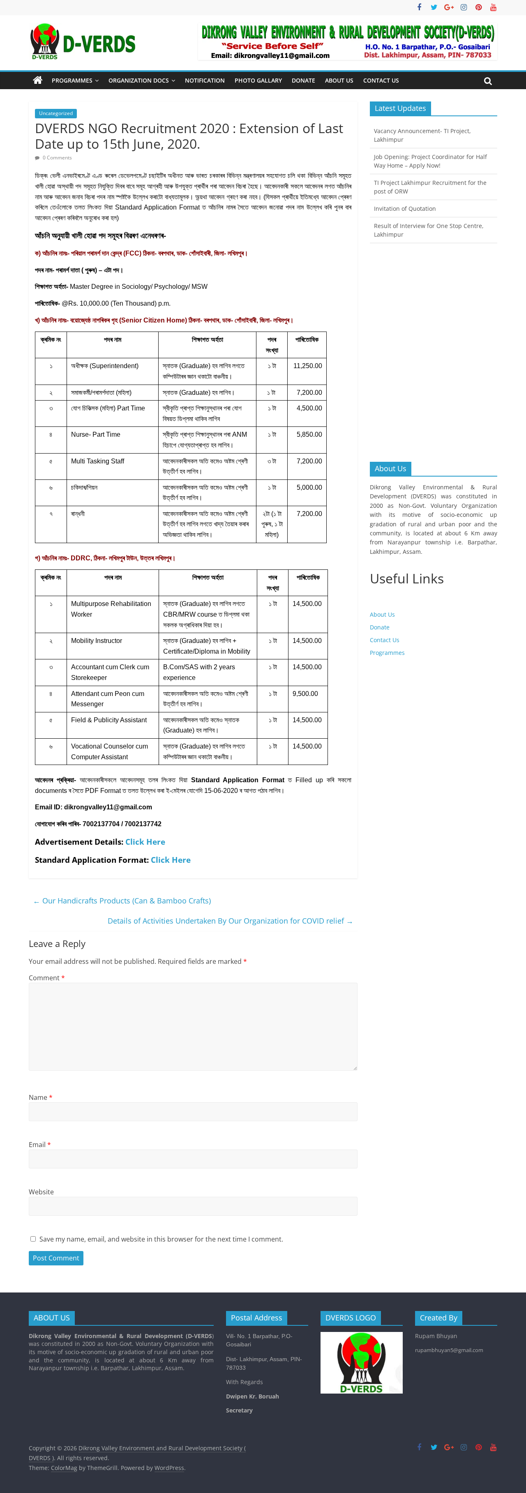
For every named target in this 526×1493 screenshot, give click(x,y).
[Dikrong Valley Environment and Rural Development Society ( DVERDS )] (38, 80)
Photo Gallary (258, 80)
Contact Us (381, 80)
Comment (47, 977)
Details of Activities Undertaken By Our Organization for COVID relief (230, 921)
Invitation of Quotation (405, 208)
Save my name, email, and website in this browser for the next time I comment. (161, 1239)
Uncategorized (56, 113)
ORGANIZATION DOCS (138, 80)
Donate (303, 80)
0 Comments (57, 157)
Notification (205, 80)
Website (41, 1191)
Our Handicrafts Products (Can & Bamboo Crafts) (122, 900)
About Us (339, 80)
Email (40, 1144)
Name (41, 1097)
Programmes (72, 80)
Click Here (145, 841)
